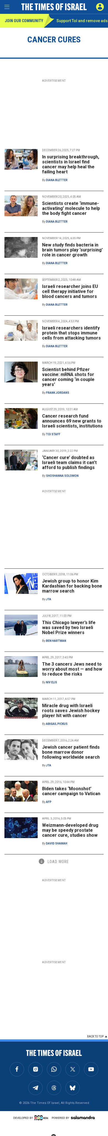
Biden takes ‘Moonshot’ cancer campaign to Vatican (71, 791)
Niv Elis (51, 682)
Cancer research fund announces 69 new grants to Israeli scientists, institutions (72, 421)
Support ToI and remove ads (82, 21)
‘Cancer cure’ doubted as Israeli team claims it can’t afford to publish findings (69, 462)
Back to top (95, 1036)
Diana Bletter (57, 180)
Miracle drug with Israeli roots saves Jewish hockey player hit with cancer (71, 710)
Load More (58, 861)
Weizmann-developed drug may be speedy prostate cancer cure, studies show (70, 830)
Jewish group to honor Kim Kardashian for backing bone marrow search (72, 586)
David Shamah (56, 843)
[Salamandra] (83, 1117)
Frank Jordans (57, 392)
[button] (100, 7)
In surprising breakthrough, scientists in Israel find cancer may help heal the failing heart (70, 164)
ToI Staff (53, 434)
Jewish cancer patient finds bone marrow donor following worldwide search (71, 752)
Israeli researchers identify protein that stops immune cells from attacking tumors (71, 333)
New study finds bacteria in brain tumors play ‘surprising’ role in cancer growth (72, 249)
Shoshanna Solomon (62, 475)
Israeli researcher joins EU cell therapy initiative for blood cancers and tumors (70, 291)
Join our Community (24, 21)
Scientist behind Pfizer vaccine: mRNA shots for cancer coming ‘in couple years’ (68, 377)
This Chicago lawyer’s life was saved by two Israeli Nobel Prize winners (69, 627)
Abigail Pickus (57, 723)
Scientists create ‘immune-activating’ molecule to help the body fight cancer (71, 208)
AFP (49, 801)
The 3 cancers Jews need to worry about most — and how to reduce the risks (72, 669)
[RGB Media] (42, 1117)
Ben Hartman (56, 640)
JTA (48, 599)
